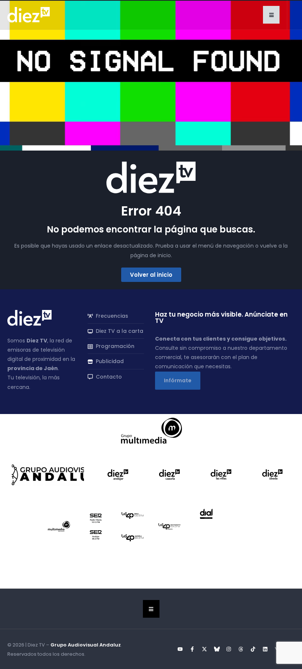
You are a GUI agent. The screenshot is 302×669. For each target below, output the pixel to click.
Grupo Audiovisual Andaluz (85, 644)
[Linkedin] (265, 649)
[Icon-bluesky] (216, 649)
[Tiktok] (253, 649)
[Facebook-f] (192, 649)
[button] (271, 15)
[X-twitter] (204, 649)
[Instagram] (229, 649)
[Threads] (241, 649)
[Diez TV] (28, 14)
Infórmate (178, 380)
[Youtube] (180, 649)
